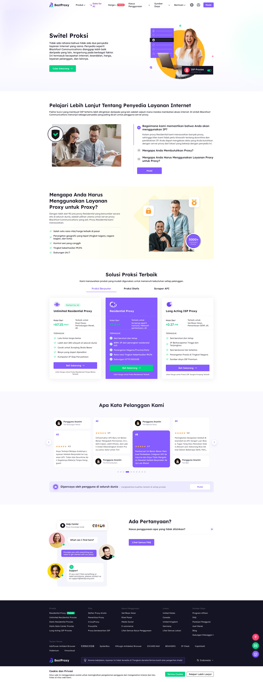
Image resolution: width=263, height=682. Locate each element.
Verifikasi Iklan (129, 613)
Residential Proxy (57, 613)
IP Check (185, 646)
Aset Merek (197, 626)
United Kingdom (170, 622)
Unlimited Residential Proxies (63, 617)
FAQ (194, 617)
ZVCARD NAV (153, 646)
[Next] (214, 442)
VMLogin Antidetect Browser (128, 646)
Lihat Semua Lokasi (172, 630)
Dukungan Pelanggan (202, 635)
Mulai (200, 486)
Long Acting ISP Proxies (60, 630)
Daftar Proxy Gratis (97, 613)
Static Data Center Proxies (61, 626)
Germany (167, 626)
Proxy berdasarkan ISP (99, 630)
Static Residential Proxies (61, 622)
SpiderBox (105, 646)
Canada (166, 617)
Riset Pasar (127, 617)
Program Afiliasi (200, 613)
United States (169, 613)
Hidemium (54, 650)
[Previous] (49, 442)
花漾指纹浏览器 (87, 646)
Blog (194, 630)
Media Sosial (128, 622)
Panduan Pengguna (201, 622)
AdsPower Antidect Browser (62, 646)
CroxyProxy (93, 622)
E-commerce (127, 626)
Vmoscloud (69, 650)
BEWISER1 (170, 646)
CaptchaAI (200, 646)
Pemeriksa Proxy (96, 617)
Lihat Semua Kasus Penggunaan (136, 630)
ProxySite (92, 626)
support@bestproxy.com (83, 578)
